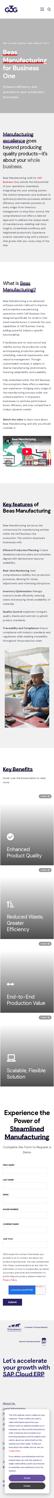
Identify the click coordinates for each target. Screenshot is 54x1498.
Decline (27, 1486)
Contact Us (15, 1391)
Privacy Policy (10, 1279)
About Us (9, 1403)
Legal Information (14, 1409)
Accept (27, 1478)
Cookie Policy (14, 1451)
